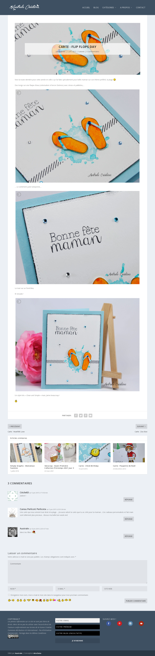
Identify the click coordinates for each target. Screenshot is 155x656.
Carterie (81, 51)
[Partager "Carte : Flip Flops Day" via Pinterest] (85, 415)
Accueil (86, 8)
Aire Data (37, 653)
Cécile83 (24, 492)
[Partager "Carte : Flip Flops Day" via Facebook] (76, 415)
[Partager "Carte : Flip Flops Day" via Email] (90, 415)
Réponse (128, 499)
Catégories (108, 8)
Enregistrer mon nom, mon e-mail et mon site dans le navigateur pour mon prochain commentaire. (49, 595)
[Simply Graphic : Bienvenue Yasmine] (26, 452)
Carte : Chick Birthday (89, 466)
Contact (140, 8)
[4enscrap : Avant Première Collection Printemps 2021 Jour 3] (60, 452)
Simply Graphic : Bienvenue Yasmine (22, 467)
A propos (125, 8)
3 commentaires (92, 51)
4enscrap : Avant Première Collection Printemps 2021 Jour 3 (59, 467)
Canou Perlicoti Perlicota (33, 509)
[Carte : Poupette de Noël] (129, 452)
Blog (96, 8)
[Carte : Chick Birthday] (95, 452)
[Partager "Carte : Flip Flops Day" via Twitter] (80, 415)
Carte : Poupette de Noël (124, 466)
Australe (62, 51)
